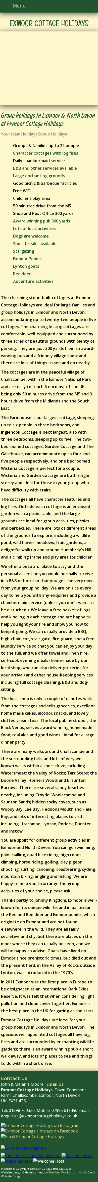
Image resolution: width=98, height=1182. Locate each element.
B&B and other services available (45, 168)
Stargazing (23, 251)
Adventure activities (33, 281)
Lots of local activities (34, 228)
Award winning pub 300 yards (41, 221)
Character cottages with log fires (45, 153)
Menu (19, 5)
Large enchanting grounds (39, 175)
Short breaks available (35, 243)
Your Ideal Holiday (18, 134)
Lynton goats (26, 266)
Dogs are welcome (31, 236)
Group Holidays (52, 134)
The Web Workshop (61, 1172)
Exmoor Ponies (27, 258)
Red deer (22, 274)
